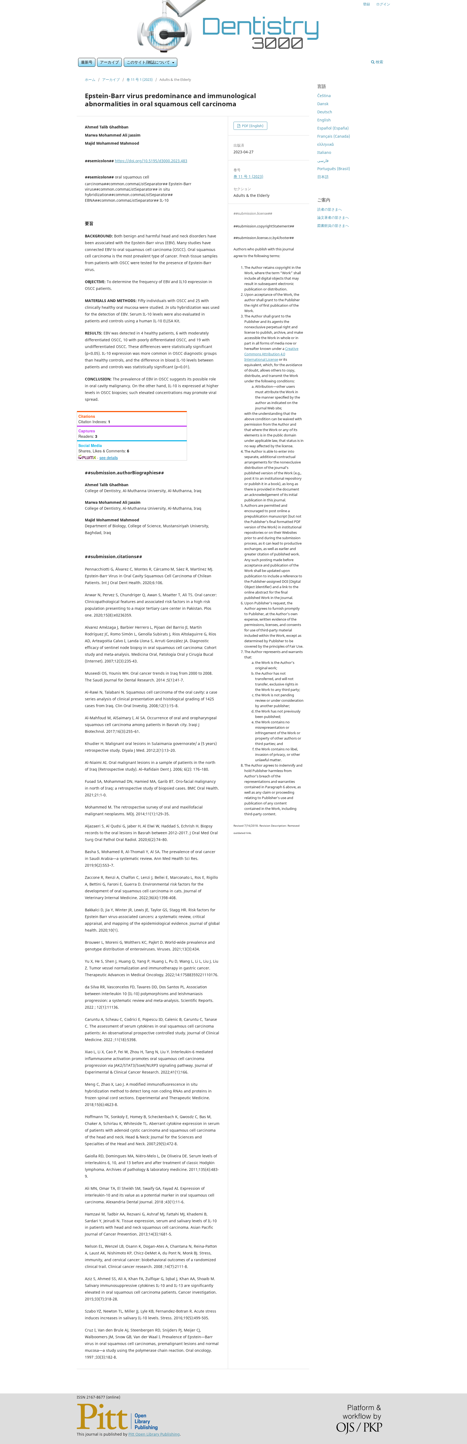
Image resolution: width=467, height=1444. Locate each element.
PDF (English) (252, 125)
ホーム (90, 79)
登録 (366, 4)
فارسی (323, 160)
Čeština (324, 95)
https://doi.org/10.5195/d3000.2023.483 (151, 160)
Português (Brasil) (333, 168)
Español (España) (333, 128)
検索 (379, 61)
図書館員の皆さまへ (333, 225)
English (324, 119)
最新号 (86, 62)
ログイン (383, 4)
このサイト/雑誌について (149, 62)
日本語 (323, 176)
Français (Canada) (333, 136)
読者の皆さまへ (329, 209)
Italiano (324, 152)
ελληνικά (325, 144)
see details (108, 457)
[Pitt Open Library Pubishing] (117, 1428)
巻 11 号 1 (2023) (139, 79)
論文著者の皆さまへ (333, 217)
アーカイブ (109, 62)
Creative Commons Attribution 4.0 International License (271, 354)
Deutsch (324, 111)
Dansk (322, 103)
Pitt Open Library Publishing (154, 1434)
